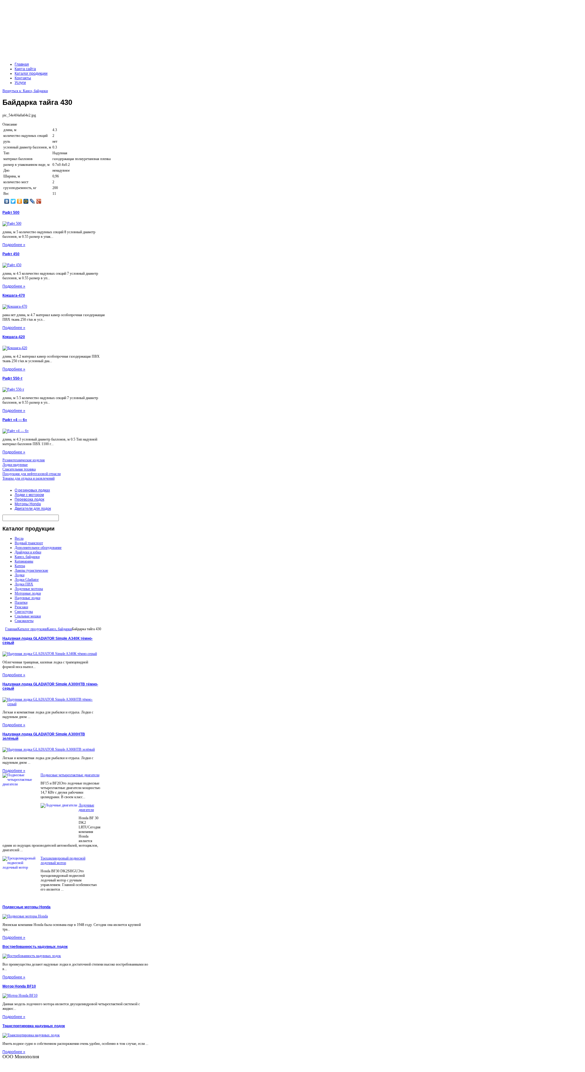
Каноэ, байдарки (27, 557)
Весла (19, 538)
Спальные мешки (28, 616)
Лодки (19, 575)
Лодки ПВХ (24, 584)
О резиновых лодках (32, 490)
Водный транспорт (29, 543)
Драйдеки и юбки (28, 552)
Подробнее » (13, 245)
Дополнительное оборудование (38, 547)
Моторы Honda (28, 504)
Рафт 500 (11, 212)
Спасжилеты (24, 621)
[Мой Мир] (26, 201)
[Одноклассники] (19, 201)
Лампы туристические (31, 570)
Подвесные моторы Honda (26, 907)
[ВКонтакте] (7, 201)
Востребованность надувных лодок (35, 947)
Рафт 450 (11, 254)
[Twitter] (13, 201)
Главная (11, 629)
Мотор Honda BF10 (19, 986)
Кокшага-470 (13, 295)
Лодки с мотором (29, 495)
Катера (20, 566)
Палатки (21, 602)
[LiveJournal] (32, 201)
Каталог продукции (32, 629)
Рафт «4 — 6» (14, 420)
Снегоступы (24, 611)
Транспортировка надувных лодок (33, 1026)
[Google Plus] (39, 201)
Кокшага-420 (13, 337)
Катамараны (24, 561)
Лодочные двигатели (86, 807)
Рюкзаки (21, 607)
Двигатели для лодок (33, 508)
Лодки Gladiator (27, 579)
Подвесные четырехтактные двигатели (70, 775)
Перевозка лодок (29, 499)
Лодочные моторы (29, 589)
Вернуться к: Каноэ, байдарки (25, 91)
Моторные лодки (28, 593)
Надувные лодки (27, 598)
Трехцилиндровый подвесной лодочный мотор (63, 860)
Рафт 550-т (12, 378)
